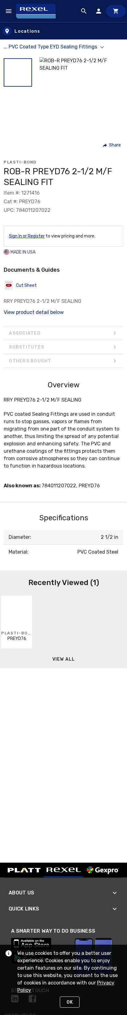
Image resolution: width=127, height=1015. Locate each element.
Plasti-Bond (20, 162)
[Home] (38, 11)
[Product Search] (83, 11)
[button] (18, 72)
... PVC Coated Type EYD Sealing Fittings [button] (51, 47)
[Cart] (116, 11)
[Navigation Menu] (8, 11)
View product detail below (34, 312)
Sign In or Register (27, 236)
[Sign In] (98, 11)
